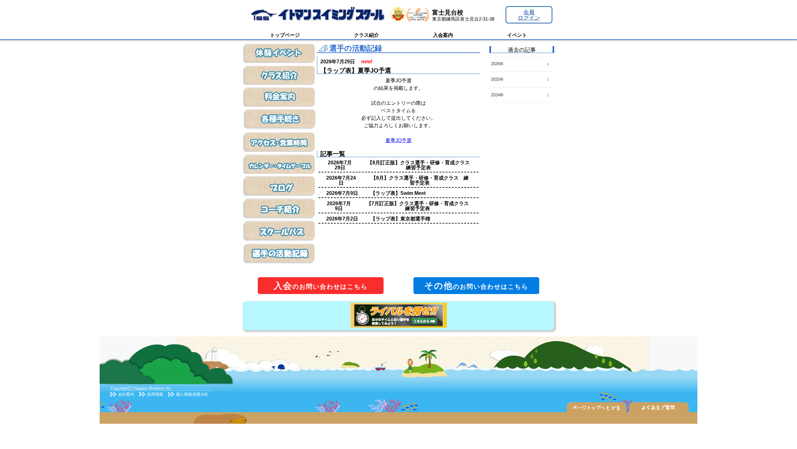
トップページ (285, 35)
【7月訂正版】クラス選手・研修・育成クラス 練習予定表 (420, 206)
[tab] (522, 95)
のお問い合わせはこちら (321, 286)
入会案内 (443, 35)
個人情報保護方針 (192, 394)
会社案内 (126, 394)
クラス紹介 (366, 35)
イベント (517, 35)
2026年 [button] (497, 63)
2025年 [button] (497, 79)
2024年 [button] (497, 95)
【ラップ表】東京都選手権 (400, 218)
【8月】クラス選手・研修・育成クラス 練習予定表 (420, 180)
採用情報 (155, 394)
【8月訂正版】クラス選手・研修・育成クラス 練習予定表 (421, 165)
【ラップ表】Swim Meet (398, 193)
